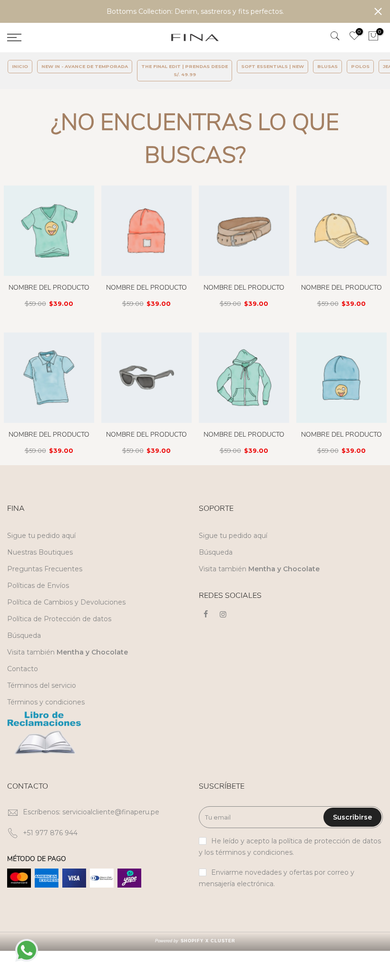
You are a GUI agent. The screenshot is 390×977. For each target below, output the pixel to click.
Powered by (195, 940)
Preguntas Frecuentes (44, 569)
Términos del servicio (41, 685)
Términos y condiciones (46, 702)
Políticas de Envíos (38, 585)
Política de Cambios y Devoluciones (66, 602)
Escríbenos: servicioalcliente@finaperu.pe (91, 812)
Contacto (22, 668)
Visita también (67, 652)
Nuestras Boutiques (40, 552)
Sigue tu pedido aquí (41, 535)
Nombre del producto (49, 287)
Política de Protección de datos (59, 619)
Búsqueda (24, 635)
